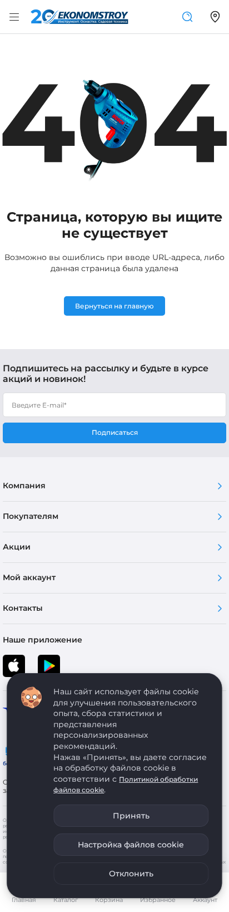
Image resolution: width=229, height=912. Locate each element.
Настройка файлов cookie (131, 845)
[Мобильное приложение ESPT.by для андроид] (14, 666)
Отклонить (131, 874)
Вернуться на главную (114, 306)
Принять (131, 816)
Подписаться (115, 432)
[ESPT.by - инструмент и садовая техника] (79, 16)
